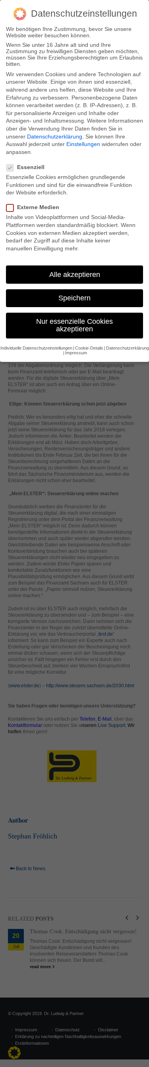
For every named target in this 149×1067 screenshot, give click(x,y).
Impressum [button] (76, 352)
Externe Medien (38, 207)
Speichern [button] (74, 298)
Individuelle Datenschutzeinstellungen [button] (36, 348)
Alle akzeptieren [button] (74, 275)
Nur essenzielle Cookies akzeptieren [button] (74, 325)
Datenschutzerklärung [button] (127, 348)
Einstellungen (83, 144)
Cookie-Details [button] (89, 348)
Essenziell (31, 167)
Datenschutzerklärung (54, 136)
